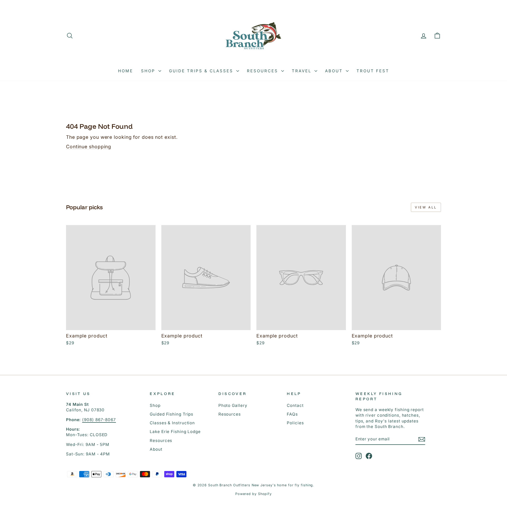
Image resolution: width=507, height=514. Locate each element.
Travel (302, 70)
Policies (295, 422)
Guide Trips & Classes (202, 70)
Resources (263, 70)
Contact (295, 405)
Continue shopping (88, 146)
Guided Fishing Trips (171, 414)
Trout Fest (372, 70)
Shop (149, 70)
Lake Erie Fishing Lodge (175, 431)
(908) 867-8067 (99, 419)
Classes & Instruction (172, 422)
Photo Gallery (232, 405)
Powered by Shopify (253, 494)
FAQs (292, 414)
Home (125, 70)
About (335, 70)
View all (426, 207)
